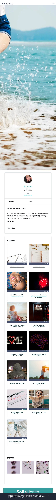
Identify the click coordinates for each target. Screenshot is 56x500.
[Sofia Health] (8, 3)
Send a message (28, 195)
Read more (24, 497)
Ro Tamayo (28, 186)
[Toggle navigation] (53, 3)
